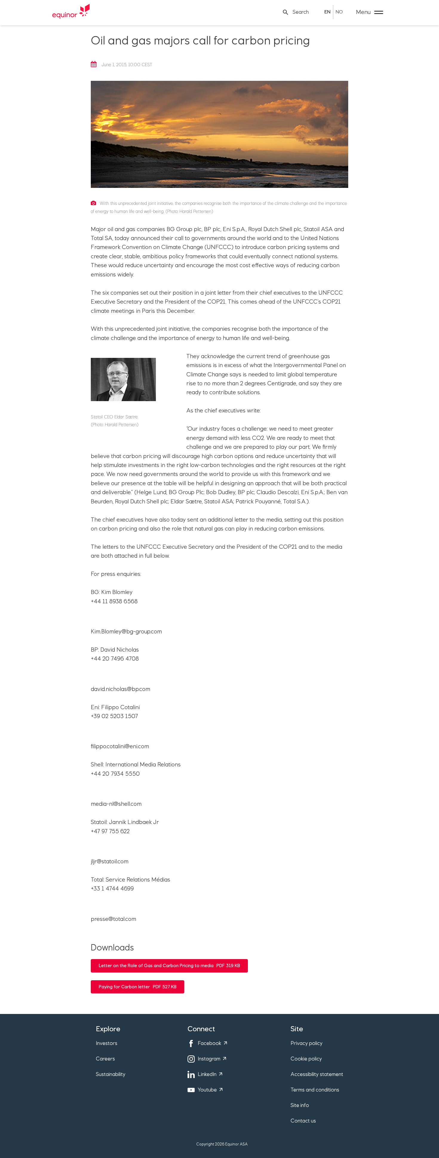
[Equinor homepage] (71, 12)
